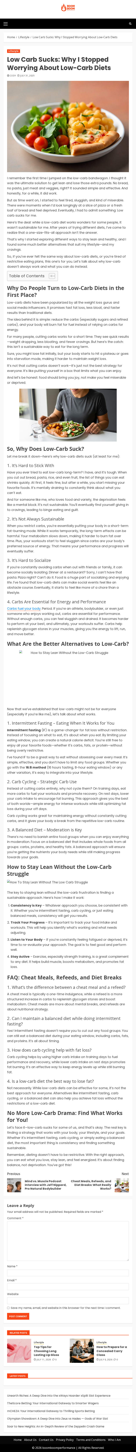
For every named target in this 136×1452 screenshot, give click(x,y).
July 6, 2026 (105, 1359)
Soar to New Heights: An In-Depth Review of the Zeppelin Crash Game (55, 1426)
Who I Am (114, 1440)
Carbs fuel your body (24, 608)
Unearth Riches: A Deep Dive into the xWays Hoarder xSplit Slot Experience (58, 1396)
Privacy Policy (65, 1440)
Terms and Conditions (91, 1440)
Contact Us (46, 1440)
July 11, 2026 (44, 1359)
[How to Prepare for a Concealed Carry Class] (82, 1351)
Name (12, 1266)
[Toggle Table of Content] (50, 276)
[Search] (130, 23)
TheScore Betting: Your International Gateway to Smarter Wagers (53, 1403)
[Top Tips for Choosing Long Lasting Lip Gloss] (19, 1351)
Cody (13, 75)
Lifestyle (13, 51)
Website (13, 1294)
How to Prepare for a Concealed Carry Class (112, 1351)
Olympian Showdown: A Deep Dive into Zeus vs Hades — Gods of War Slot (57, 1419)
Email (12, 1280)
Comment (15, 1218)
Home (18, 1440)
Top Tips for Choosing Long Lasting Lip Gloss (46, 1351)
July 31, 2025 (27, 75)
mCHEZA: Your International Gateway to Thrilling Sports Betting (51, 1411)
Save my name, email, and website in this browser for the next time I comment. (66, 1308)
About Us (30, 1440)
